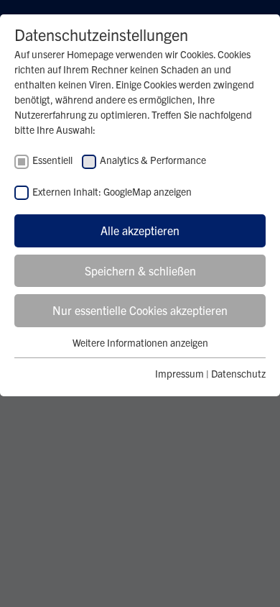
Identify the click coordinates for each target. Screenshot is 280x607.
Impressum (179, 373)
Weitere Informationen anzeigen (140, 342)
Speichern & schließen (140, 270)
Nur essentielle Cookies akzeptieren (140, 310)
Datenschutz (238, 373)
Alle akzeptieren (140, 230)
